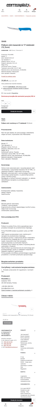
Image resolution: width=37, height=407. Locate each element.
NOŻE (11, 16)
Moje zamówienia (25, 377)
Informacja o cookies (26, 365)
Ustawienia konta (25, 381)
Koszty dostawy (25, 336)
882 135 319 (7, 345)
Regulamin (23, 369)
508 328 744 (7, 343)
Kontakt (23, 358)
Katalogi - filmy (25, 391)
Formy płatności (25, 338)
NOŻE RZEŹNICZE (19, 16)
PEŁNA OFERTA (4, 16)
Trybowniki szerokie (31, 16)
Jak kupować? (25, 334)
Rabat (22, 346)
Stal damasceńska (26, 397)
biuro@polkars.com (7, 288)
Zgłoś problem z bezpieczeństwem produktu (16, 290)
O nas (22, 357)
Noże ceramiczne (25, 393)
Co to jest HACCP (25, 388)
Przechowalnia (25, 379)
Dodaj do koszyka (16, 111)
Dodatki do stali (25, 390)
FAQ (22, 367)
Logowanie (24, 376)
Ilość (2, 100)
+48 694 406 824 (7, 286)
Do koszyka (7, 323)
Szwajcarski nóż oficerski (28, 395)
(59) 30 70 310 (8, 342)
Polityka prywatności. (27, 360)
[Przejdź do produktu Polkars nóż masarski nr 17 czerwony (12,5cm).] (18, 305)
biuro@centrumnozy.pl (11, 347)
